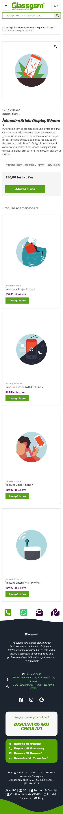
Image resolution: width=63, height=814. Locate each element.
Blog (40, 798)
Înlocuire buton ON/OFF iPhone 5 (24, 387)
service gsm (54, 164)
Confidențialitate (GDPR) (25, 794)
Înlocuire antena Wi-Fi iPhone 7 (23, 582)
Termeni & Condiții (45, 790)
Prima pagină (8, 27)
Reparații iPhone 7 (46, 27)
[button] (55, 46)
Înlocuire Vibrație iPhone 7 (20, 289)
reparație (29, 164)
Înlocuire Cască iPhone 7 (19, 484)
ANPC (12, 790)
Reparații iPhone (26, 27)
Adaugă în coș (25, 189)
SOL (25, 790)
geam (19, 164)
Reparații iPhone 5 (14, 383)
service (41, 164)
